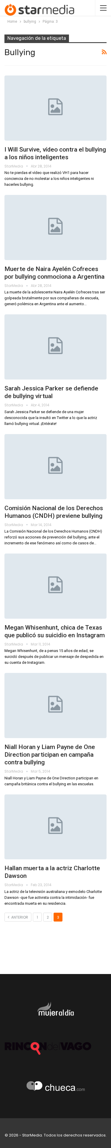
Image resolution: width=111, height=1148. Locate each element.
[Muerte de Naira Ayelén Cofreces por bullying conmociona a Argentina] (55, 227)
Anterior (19, 917)
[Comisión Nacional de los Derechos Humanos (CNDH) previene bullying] (55, 466)
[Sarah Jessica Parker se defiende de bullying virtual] (55, 347)
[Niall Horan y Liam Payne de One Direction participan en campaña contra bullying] (55, 705)
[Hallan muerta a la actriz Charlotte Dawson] (55, 827)
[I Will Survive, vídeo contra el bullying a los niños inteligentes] (55, 108)
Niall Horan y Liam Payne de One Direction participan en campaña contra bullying (49, 754)
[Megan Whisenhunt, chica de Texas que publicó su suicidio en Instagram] (55, 586)
